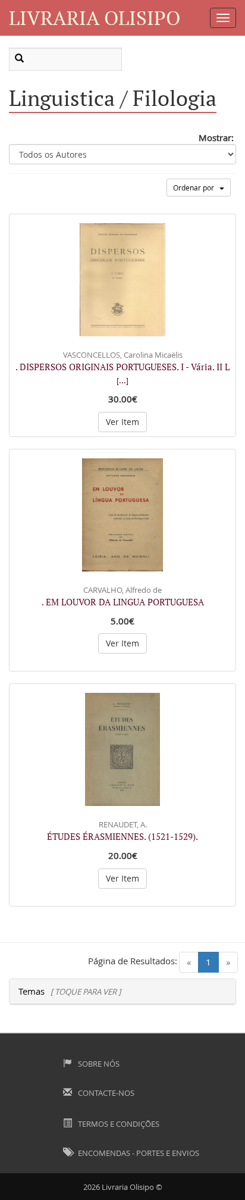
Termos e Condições (117, 1123)
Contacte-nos (105, 1093)
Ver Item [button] (122, 421)
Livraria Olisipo (94, 17)
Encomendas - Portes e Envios (137, 1153)
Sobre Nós (98, 1063)
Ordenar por (196, 187)
